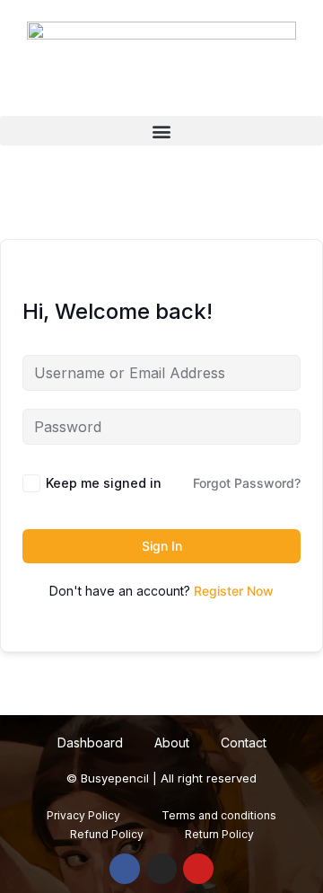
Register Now (234, 590)
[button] (161, 131)
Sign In (162, 545)
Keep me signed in (104, 483)
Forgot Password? (247, 483)
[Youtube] (198, 868)
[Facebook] (124, 868)
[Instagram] (161, 868)
